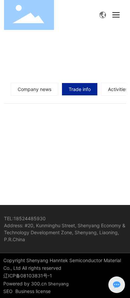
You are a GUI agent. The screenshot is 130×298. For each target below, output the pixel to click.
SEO (8, 291)
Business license (33, 291)
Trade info (80, 89)
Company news (34, 89)
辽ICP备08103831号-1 (27, 275)
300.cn (39, 283)
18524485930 (30, 218)
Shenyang (58, 283)
